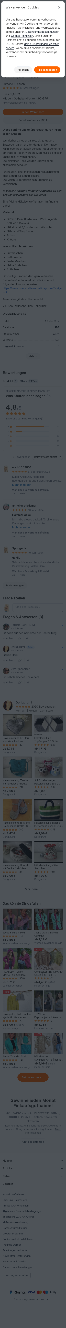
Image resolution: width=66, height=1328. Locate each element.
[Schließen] (59, 7)
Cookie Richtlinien (22, 35)
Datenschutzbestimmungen (42, 31)
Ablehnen (23, 69)
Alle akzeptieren (47, 69)
